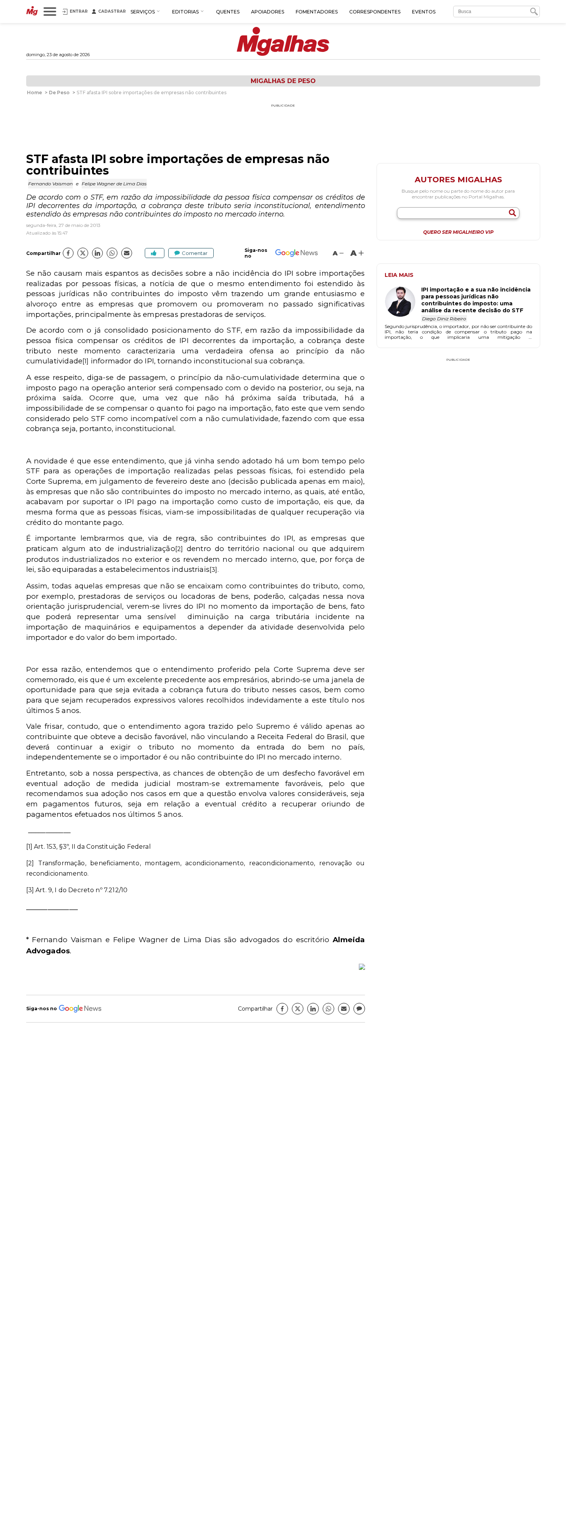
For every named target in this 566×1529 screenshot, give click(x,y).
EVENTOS (423, 12)
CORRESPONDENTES (374, 12)
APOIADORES (267, 12)
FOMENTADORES (317, 12)
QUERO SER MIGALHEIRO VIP (458, 232)
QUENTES (227, 12)
